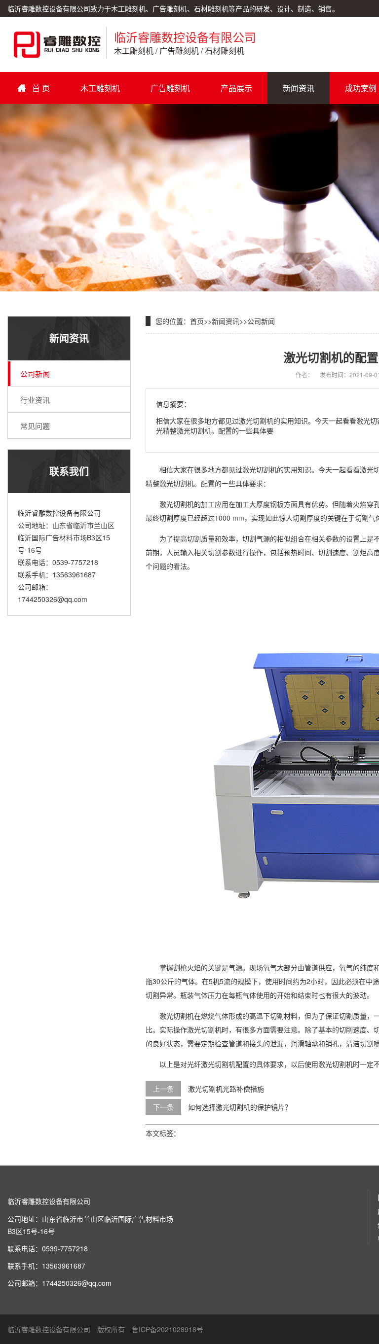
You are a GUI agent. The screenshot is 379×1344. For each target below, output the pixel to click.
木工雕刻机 (100, 88)
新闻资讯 (298, 88)
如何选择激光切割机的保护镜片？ (240, 1107)
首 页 (41, 88)
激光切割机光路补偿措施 (226, 1089)
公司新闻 (35, 373)
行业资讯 (35, 399)
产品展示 (236, 88)
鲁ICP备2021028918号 (167, 1329)
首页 (197, 321)
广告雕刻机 (170, 88)
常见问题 (35, 426)
